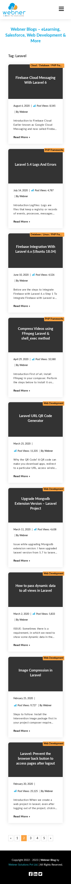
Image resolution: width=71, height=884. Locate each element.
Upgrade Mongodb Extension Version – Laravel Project (36, 503)
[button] (61, 9)
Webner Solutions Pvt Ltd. (23, 864)
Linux (46, 234)
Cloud (34, 65)
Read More (20, 137)
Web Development (53, 403)
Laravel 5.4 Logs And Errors (35, 164)
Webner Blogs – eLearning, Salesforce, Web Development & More (35, 35)
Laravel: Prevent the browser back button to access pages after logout (35, 758)
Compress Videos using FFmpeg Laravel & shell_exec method (35, 333)
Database (44, 65)
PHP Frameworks (60, 65)
